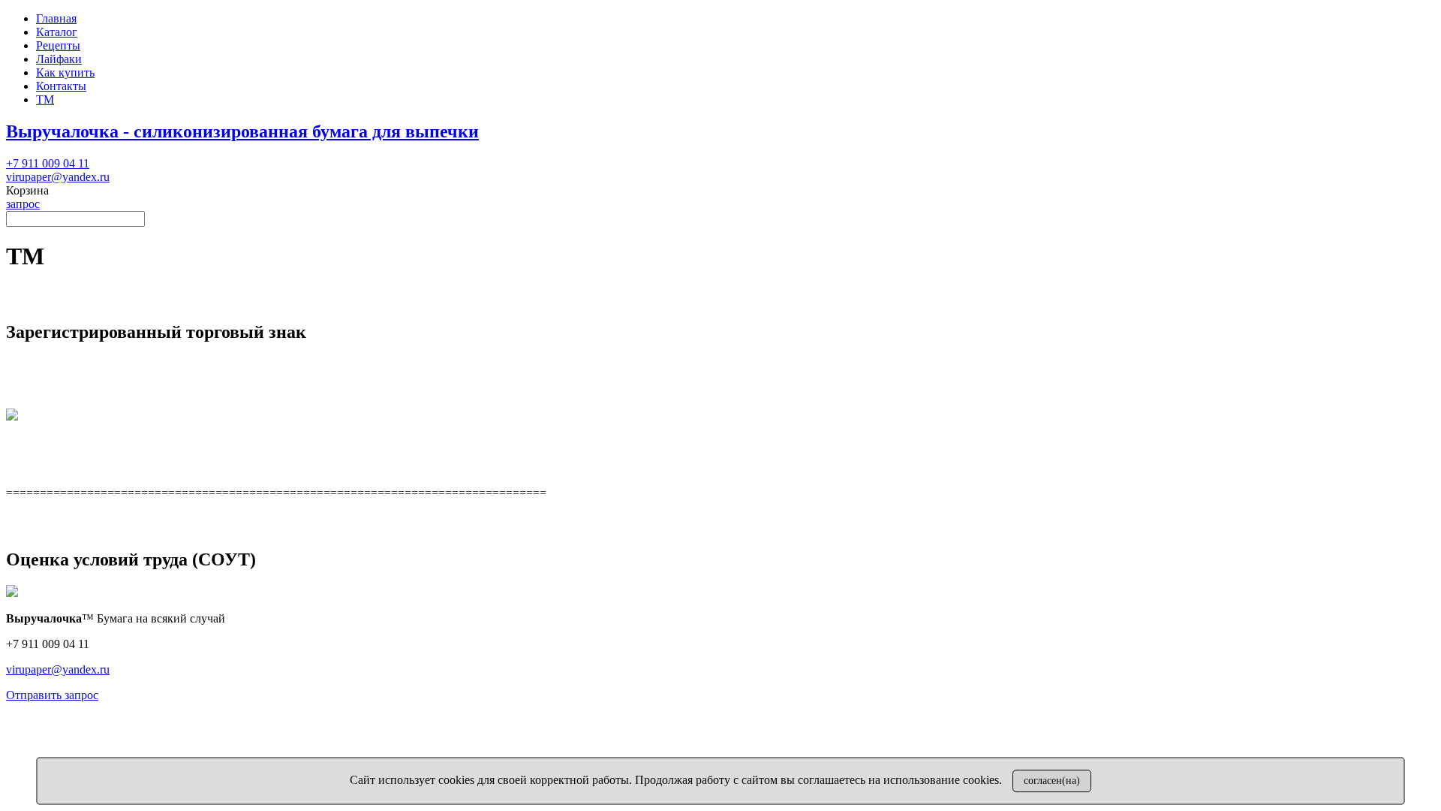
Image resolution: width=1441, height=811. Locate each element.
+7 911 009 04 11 (47, 163)
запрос (23, 203)
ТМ (45, 99)
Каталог (56, 32)
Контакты (61, 86)
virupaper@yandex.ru (58, 176)
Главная (56, 18)
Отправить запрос (52, 695)
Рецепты (58, 45)
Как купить (65, 72)
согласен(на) (1052, 780)
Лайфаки (59, 59)
